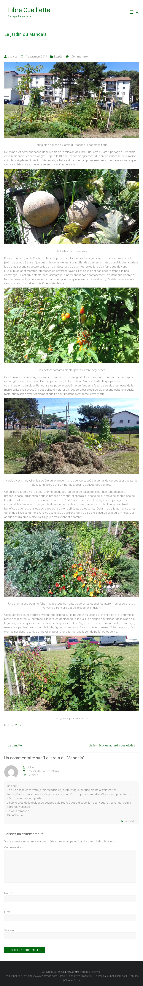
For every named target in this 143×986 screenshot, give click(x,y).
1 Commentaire (78, 56)
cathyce (12, 56)
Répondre (130, 821)
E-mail (9, 912)
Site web (9, 930)
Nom (8, 893)
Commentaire (13, 847)
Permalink (33, 775)
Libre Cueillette (29, 10)
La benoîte (13, 745)
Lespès (58, 56)
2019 (18, 725)
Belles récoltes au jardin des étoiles (114, 745)
